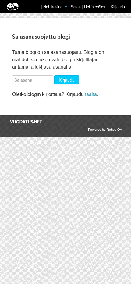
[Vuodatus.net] (26, 122)
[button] (66, 7)
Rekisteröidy (94, 6)
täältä (91, 94)
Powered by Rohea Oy (105, 129)
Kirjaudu (118, 6)
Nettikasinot (53, 6)
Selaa (76, 6)
